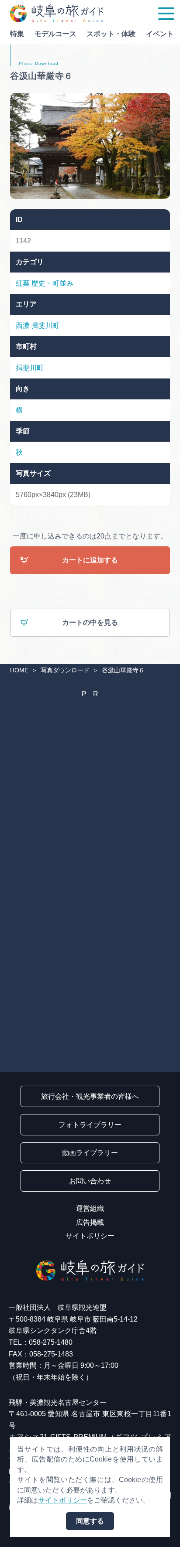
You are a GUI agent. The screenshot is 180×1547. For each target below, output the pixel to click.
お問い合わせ (90, 1181)
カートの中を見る (90, 622)
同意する (90, 1521)
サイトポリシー (90, 1236)
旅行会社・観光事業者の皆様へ (90, 1096)
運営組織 (90, 1208)
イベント (160, 33)
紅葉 (23, 283)
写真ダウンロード (65, 670)
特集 (17, 33)
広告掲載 (90, 1222)
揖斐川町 (45, 325)
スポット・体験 (111, 33)
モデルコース (55, 33)
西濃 (23, 325)
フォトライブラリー (90, 1124)
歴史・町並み (52, 283)
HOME (19, 670)
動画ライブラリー (90, 1152)
